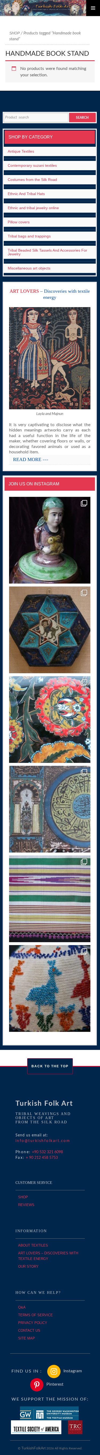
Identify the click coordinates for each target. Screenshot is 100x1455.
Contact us (29, 1331)
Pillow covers (19, 222)
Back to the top (50, 1066)
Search (82, 117)
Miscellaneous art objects (29, 268)
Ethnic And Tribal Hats (26, 194)
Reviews (26, 1205)
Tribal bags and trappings (29, 236)
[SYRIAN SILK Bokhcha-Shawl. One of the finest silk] (49, 898)
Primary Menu (93, 8)
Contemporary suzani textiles (32, 165)
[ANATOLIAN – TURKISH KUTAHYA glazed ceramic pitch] (49, 540)
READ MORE (30, 459)
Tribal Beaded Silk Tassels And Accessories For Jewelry (47, 252)
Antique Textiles (21, 151)
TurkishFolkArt (33, 1448)
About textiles (33, 1245)
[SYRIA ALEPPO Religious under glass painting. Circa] (49, 809)
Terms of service (35, 1315)
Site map (26, 1338)
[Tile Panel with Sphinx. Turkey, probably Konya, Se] (49, 629)
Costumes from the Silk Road (32, 179)
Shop (14, 33)
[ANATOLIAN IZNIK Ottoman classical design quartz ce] (49, 719)
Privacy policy (32, 1323)
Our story (28, 1266)
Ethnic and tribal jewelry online (33, 208)
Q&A (22, 1307)
